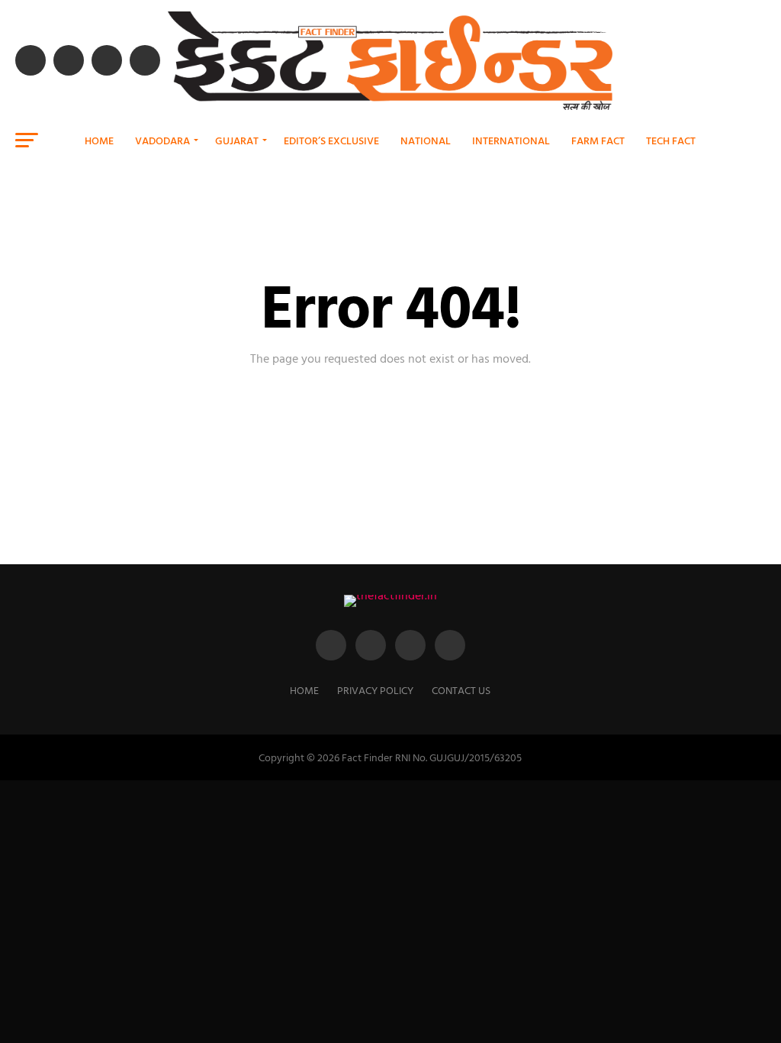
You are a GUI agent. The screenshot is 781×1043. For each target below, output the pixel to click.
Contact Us (461, 690)
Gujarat (237, 140)
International (511, 140)
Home (99, 140)
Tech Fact (671, 140)
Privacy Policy (375, 690)
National (425, 140)
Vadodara (162, 140)
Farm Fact (598, 140)
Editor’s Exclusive (331, 140)
